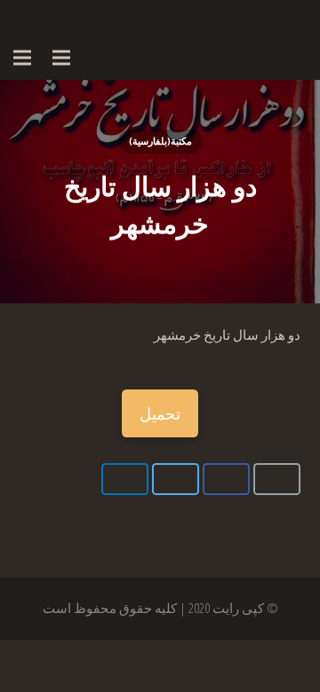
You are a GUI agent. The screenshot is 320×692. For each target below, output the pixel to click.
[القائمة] (61, 57)
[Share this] (226, 479)
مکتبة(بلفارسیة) (160, 141)
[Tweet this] (175, 479)
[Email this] (276, 479)
